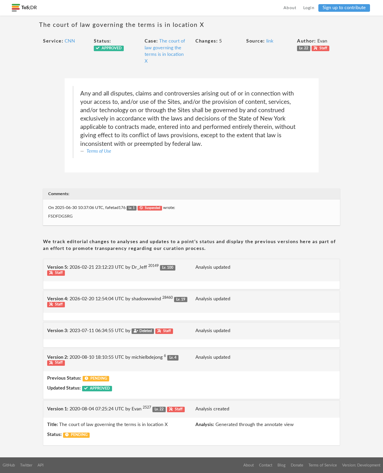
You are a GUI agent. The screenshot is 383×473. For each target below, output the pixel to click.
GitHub (9, 465)
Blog (281, 465)
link (269, 41)
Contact (265, 465)
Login (309, 8)
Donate (297, 465)
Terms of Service (322, 465)
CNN (70, 41)
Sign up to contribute (344, 7)
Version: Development (361, 465)
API (41, 465)
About (290, 8)
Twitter (26, 465)
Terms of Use (99, 151)
